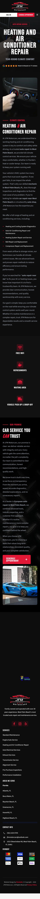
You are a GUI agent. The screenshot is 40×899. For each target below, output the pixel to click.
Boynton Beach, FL (10, 802)
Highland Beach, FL (10, 818)
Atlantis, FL (7, 791)
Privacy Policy (32, 885)
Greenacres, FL (8, 807)
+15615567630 (9, 696)
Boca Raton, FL (8, 796)
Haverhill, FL (7, 812)
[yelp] (25, 723)
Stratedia (19, 882)
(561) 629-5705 (12, 833)
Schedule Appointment (26, 15)
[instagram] (20, 723)
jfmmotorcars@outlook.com (17, 837)
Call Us (8, 15)
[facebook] (14, 723)
